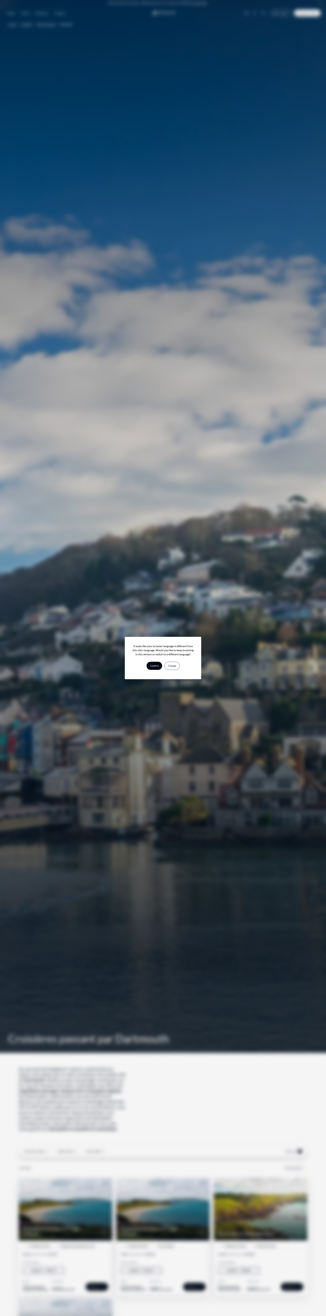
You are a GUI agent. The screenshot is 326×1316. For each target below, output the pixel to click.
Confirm (154, 665)
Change (172, 665)
